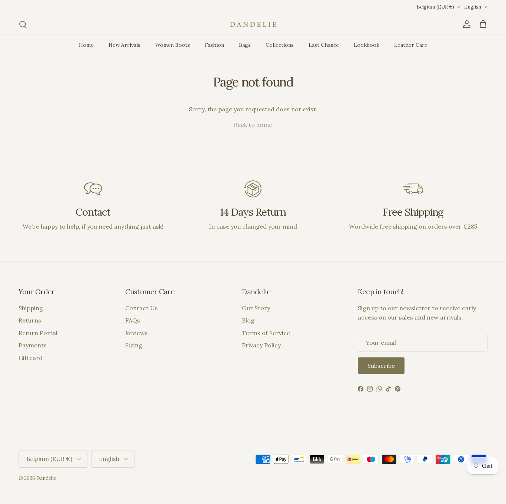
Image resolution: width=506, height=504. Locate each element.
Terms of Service (266, 333)
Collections (280, 45)
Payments (33, 345)
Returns (30, 320)
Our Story (256, 308)
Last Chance (324, 45)
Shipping (31, 308)
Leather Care (410, 45)
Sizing (133, 345)
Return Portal (38, 333)
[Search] (23, 24)
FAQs (132, 320)
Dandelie (46, 478)
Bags (245, 45)
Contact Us (141, 308)
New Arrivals (124, 45)
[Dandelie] (253, 24)
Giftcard (31, 357)
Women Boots (172, 45)
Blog (248, 320)
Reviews (136, 333)
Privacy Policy (261, 345)
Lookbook (366, 45)
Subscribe (381, 365)
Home (86, 45)
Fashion (214, 45)
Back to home (253, 124)
